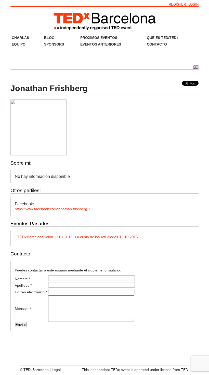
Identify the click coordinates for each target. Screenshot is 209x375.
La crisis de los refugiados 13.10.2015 (106, 237)
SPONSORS (54, 44)
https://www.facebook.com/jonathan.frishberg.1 (52, 209)
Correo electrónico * (31, 292)
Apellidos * (23, 285)
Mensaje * (23, 309)
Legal (56, 370)
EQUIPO (18, 44)
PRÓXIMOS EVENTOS (98, 38)
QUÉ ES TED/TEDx (162, 38)
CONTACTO (157, 44)
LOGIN (193, 4)
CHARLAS (20, 38)
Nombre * (22, 279)
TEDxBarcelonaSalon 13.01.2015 (44, 237)
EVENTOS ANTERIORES (100, 44)
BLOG (49, 38)
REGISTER (177, 4)
